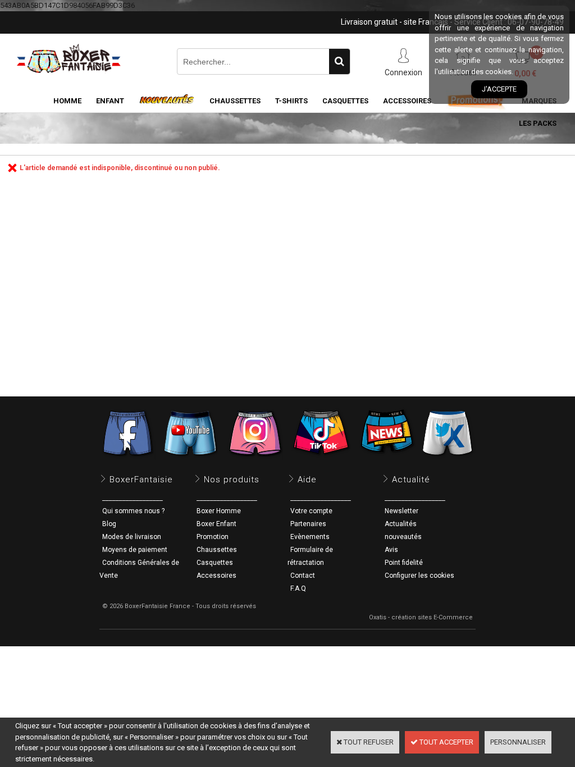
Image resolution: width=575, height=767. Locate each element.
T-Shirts (291, 101)
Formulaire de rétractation (310, 556)
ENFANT (110, 101)
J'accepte (499, 89)
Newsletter (401, 511)
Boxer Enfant (216, 524)
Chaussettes (217, 550)
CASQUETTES (345, 101)
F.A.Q (298, 588)
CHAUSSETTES (235, 101)
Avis (391, 550)
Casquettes (215, 563)
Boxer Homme (219, 511)
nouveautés (403, 537)
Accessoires (216, 575)
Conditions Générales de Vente (139, 569)
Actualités (401, 524)
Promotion (213, 537)
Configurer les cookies (419, 575)
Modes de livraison (131, 537)
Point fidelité (404, 563)
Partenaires (308, 524)
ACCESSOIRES (407, 101)
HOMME (67, 101)
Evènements (310, 537)
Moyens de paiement (134, 550)
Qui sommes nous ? (133, 511)
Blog (109, 524)
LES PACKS (537, 123)
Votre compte (311, 511)
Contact (302, 575)
